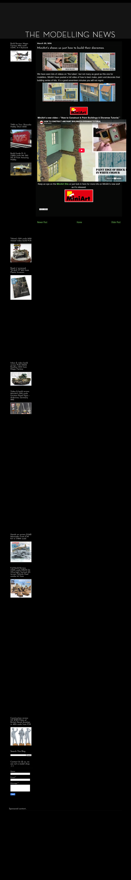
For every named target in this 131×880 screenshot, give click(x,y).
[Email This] (40, 209)
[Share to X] (43, 209)
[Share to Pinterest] (47, 209)
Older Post (116, 222)
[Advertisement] (62, 15)
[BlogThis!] (42, 209)
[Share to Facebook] (45, 209)
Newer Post (42, 222)
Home (79, 222)
